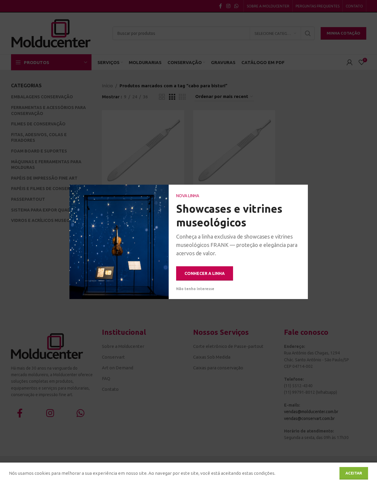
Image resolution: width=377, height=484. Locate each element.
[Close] (300, 192)
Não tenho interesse (195, 289)
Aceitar (353, 473)
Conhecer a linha (204, 273)
